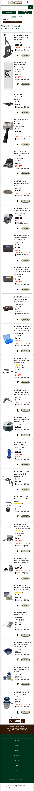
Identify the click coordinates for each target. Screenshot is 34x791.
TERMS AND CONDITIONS (17, 780)
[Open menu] (2, 2)
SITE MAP (17, 770)
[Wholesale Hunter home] (15, 2)
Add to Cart (25, 55)
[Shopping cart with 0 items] (31, 2)
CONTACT (17, 755)
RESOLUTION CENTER (17, 775)
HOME (17, 740)
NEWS (17, 760)
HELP (17, 765)
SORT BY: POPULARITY (25, 12)
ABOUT (17, 750)
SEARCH (17, 745)
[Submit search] (30, 7)
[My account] (27, 2)
